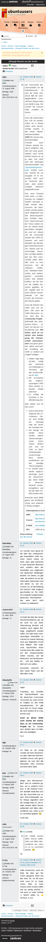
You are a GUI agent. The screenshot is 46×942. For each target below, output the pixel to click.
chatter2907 (7, 609)
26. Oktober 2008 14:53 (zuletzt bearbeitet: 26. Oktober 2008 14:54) (30, 862)
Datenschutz (18, 930)
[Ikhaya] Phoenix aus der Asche (27, 48)
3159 (11, 92)
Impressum (27, 930)
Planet (39, 22)
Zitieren (38, 77)
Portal (6, 22)
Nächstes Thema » (37, 910)
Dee (4, 773)
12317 (12, 696)
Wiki (23, 22)
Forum (15, 22)
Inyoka (12, 921)
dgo (4, 742)
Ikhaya (30, 22)
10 (10, 558)
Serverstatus (37, 930)
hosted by (5, 2)
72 (10, 618)
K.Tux (5, 860)
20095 (12, 788)
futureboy (6, 543)
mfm (4, 77)
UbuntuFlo (7, 680)
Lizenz (3, 930)
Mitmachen (23, 28)
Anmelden (30, 5)
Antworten (9, 71)
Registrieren (40, 5)
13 (10, 875)
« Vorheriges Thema (19, 910)
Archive (10, 46)
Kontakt (9, 930)
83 (10, 751)
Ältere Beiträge (20, 46)
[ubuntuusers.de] (17, 14)
